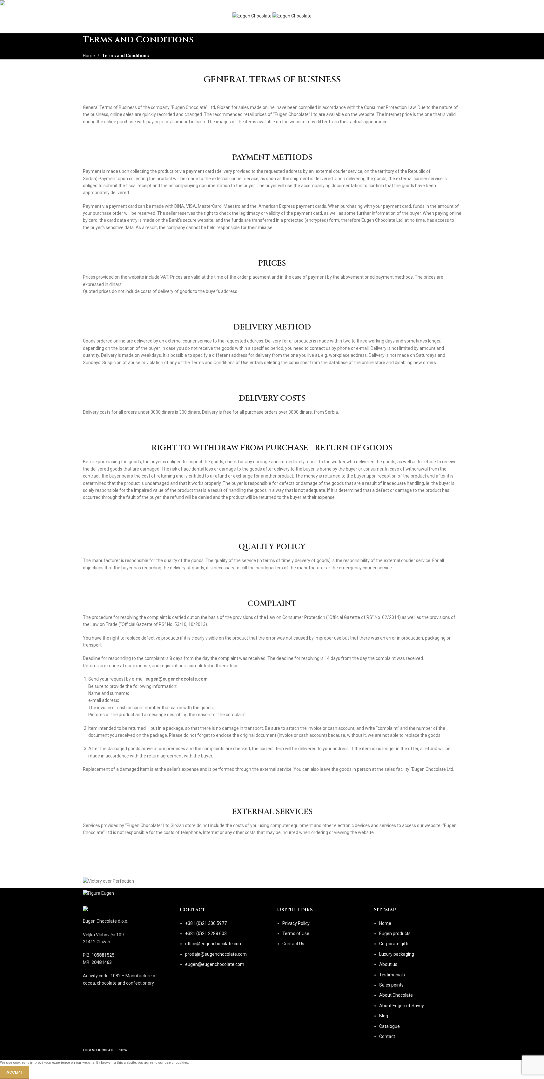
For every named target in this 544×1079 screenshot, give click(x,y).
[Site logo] (252, 16)
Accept (14, 1072)
